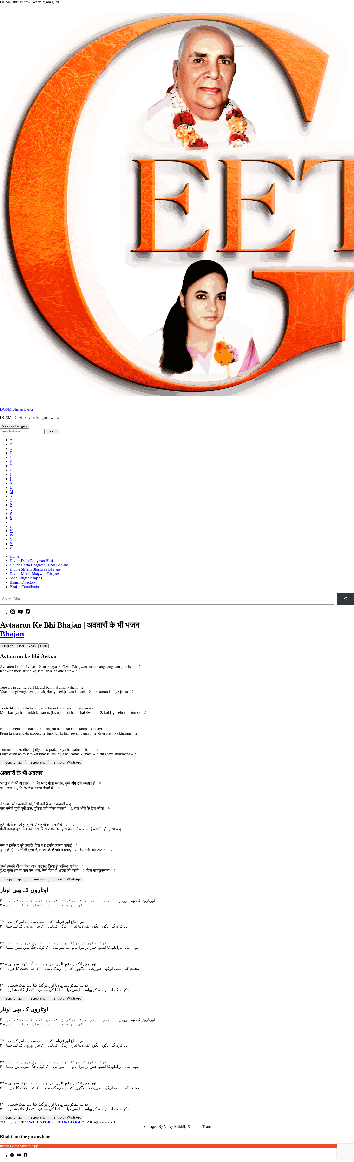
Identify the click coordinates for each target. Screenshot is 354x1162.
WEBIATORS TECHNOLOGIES (57, 1122)
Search (52, 431)
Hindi (20, 646)
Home (14, 556)
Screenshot (37, 762)
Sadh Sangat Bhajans (26, 578)
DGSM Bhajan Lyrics (16, 409)
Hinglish (7, 646)
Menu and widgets (14, 426)
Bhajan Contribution (25, 587)
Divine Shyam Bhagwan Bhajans (35, 569)
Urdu (43, 646)
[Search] (345, 599)
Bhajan (12, 633)
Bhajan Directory (23, 582)
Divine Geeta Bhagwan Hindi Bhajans (39, 565)
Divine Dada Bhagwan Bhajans (34, 561)
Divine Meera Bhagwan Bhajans (34, 574)
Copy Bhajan (13, 762)
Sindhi (32, 646)
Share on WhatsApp (66, 762)
